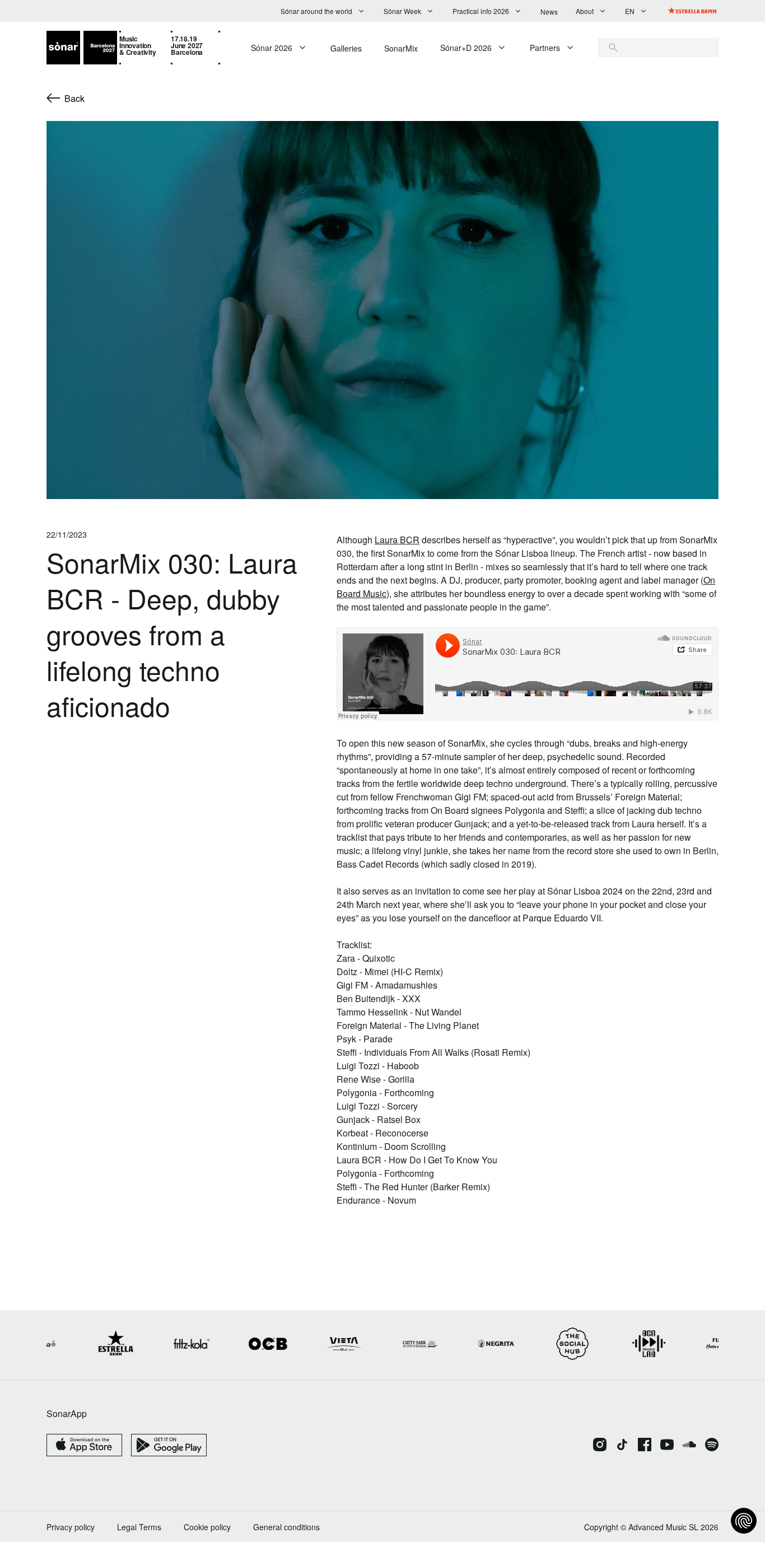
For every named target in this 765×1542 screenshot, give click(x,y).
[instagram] (600, 1446)
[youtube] (667, 1446)
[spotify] (712, 1446)
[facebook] (644, 1446)
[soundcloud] (689, 1446)
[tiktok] (622, 1446)
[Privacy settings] (744, 1521)
